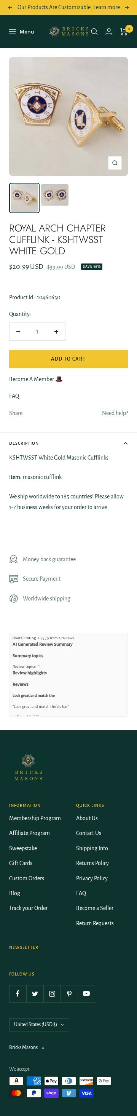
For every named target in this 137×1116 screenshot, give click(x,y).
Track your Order (28, 908)
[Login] (108, 31)
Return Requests (95, 923)
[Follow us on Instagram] (52, 993)
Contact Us (88, 833)
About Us (87, 818)
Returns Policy (92, 863)
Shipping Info (92, 848)
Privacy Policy (92, 878)
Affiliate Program (29, 833)
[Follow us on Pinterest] (69, 993)
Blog (14, 893)
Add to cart (68, 359)
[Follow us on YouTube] (86, 993)
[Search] (94, 31)
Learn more (106, 7)
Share (15, 413)
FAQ (14, 396)
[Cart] (124, 31)
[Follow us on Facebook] (17, 993)
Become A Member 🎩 (36, 379)
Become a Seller (94, 908)
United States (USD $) (35, 1024)
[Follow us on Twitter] (34, 993)
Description (24, 443)
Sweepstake (23, 848)
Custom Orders (26, 878)
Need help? (115, 413)
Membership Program (35, 818)
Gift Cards (20, 863)
